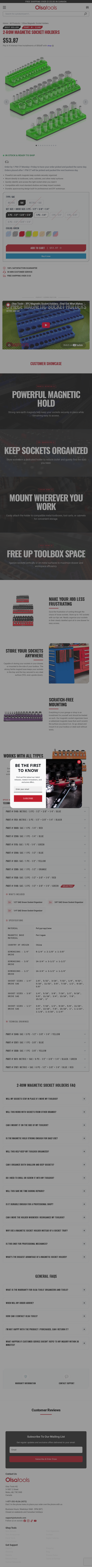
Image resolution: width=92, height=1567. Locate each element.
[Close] (79, 762)
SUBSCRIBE (28, 798)
